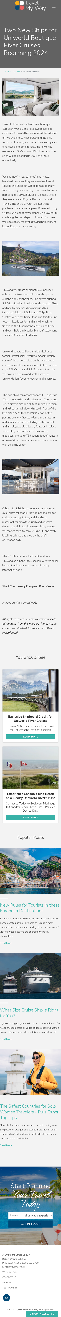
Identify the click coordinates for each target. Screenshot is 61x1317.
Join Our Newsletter (42, 1313)
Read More (6, 943)
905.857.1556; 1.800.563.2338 (22, 1262)
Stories (16, 71)
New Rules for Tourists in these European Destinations (30, 908)
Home (7, 71)
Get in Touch (31, 1224)
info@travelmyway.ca (15, 1266)
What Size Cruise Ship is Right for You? (29, 1013)
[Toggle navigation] (53, 6)
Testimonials (10, 1287)
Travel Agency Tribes (46, 1309)
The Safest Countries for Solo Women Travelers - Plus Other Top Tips (29, 1112)
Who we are (9, 1272)
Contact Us (9, 1277)
